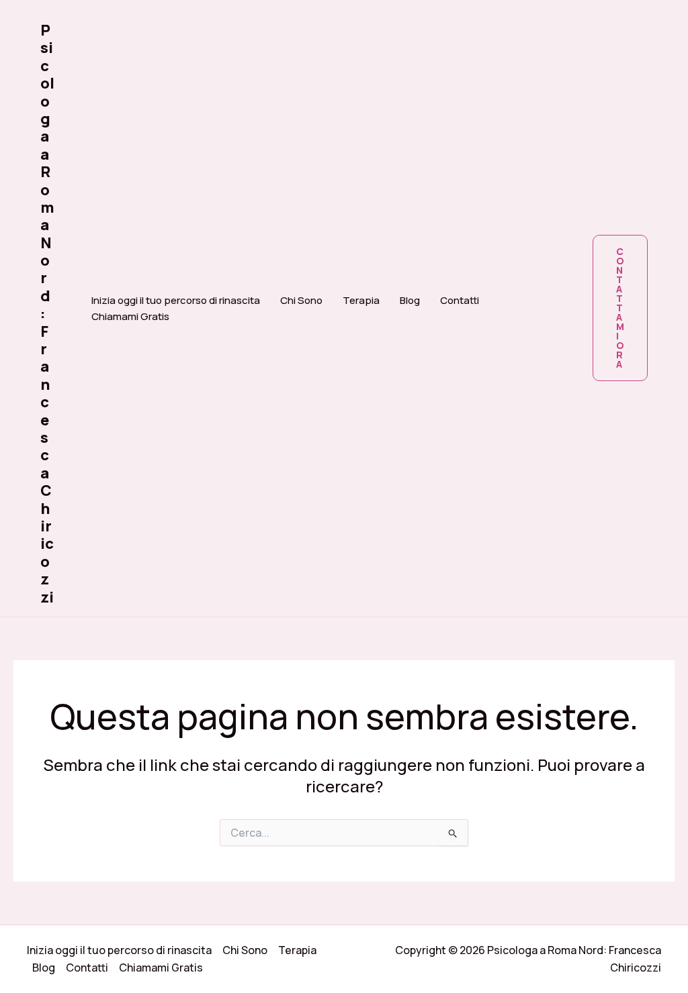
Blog (410, 300)
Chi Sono (301, 300)
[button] (620, 308)
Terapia (361, 300)
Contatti (459, 300)
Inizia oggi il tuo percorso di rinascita (175, 300)
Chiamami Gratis (130, 316)
